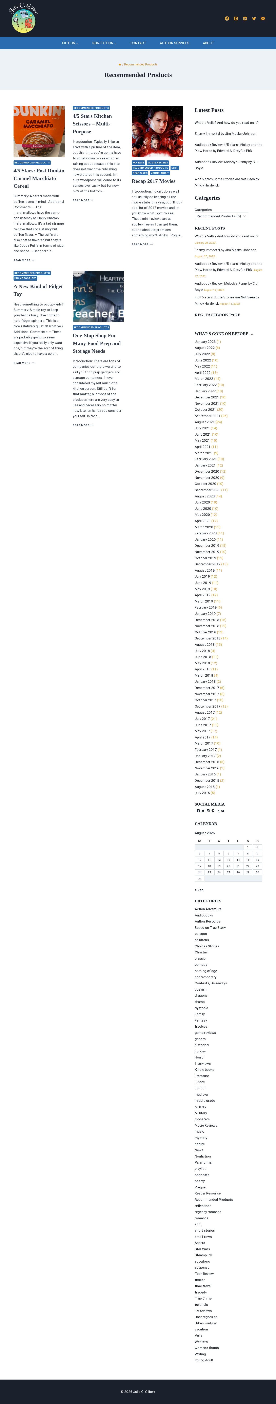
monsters (202, 1119)
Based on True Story (210, 928)
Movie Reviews (157, 162)
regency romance (208, 1212)
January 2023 (205, 342)
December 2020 (207, 471)
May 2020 (202, 515)
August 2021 (205, 422)
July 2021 (202, 428)
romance (201, 1218)
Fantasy (138, 162)
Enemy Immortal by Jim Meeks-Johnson (225, 134)
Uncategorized (25, 278)
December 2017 (207, 688)
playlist (200, 1169)
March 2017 (204, 743)
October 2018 (205, 632)
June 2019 (203, 583)
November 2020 (207, 478)
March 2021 (204, 453)
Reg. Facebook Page (217, 315)
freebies (201, 1026)
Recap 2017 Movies (153, 181)
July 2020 (202, 502)
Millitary (201, 1113)
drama (200, 1002)
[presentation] (39, 131)
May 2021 (202, 440)
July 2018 (202, 651)
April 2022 (203, 373)
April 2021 (203, 447)
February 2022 (206, 385)
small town (203, 1237)
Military (200, 1107)
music (199, 1131)
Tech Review (204, 1274)
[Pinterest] (236, 18)
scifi (174, 167)
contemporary (205, 977)
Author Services (174, 43)
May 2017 (202, 731)
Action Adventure (208, 909)
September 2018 (207, 638)
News (199, 1150)
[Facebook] (227, 18)
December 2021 (207, 397)
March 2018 (204, 675)
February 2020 (206, 533)
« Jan (199, 890)
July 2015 (202, 793)
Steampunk (203, 1255)
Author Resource (207, 921)
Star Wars (140, 173)
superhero (202, 1261)
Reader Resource (208, 1193)
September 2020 (207, 490)
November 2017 (207, 694)
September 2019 (207, 564)
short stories (205, 1230)
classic (200, 958)
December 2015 (207, 780)
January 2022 (205, 391)
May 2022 (202, 366)
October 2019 (205, 558)
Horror (200, 1057)
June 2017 (203, 725)
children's (202, 940)
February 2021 (206, 459)
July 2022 (202, 354)
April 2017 (203, 737)
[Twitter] (254, 18)
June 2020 (203, 509)
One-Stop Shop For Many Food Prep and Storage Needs (97, 343)
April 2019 (203, 595)
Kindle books (204, 1070)
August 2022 (205, 348)
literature (202, 1076)
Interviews (203, 1064)
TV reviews (203, 1311)
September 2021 (207, 416)
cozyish (200, 989)
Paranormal (203, 1162)
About (208, 43)
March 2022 (204, 379)
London (200, 1088)
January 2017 (205, 756)
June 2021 (203, 434)
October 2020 (205, 484)
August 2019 (205, 570)
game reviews (205, 1033)
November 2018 (207, 626)
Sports (200, 1243)
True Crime (203, 1298)
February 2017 (206, 750)
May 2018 (202, 663)
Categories (203, 210)
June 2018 (203, 657)
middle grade (205, 1101)
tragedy (201, 1292)
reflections (203, 1206)
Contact (138, 43)
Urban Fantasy (206, 1323)
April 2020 (203, 521)
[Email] (263, 18)
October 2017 (205, 700)
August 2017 (205, 712)
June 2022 (203, 360)
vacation (201, 1329)
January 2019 (205, 614)
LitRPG (200, 1082)
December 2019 (207, 545)
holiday (200, 1051)
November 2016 (207, 768)
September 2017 (207, 706)
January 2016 (205, 774)
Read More (24, 260)
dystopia (201, 1008)
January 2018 (205, 681)
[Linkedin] (245, 18)
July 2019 (202, 576)
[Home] (119, 64)
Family (200, 1014)
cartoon (201, 934)
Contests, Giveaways (211, 983)
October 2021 (205, 410)
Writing (200, 1354)
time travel (203, 1286)
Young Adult (160, 173)
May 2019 (202, 589)
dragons (201, 995)
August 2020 (205, 496)
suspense (202, 1267)
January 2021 (205, 465)
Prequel (200, 1187)
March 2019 (204, 601)
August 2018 (205, 644)
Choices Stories (207, 946)
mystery (201, 1138)
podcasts (202, 1175)
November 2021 (207, 403)
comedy (201, 965)
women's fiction (207, 1348)
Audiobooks (204, 915)
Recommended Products (32, 162)
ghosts (200, 1039)
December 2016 (207, 762)
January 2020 (205, 539)
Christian (202, 952)
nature (200, 1144)
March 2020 (204, 527)
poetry (200, 1181)
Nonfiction (203, 1156)
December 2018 (207, 620)
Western (201, 1342)
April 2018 (203, 669)
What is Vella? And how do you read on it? (226, 123)
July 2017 (202, 719)
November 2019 (207, 552)
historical (202, 1045)
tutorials (201, 1305)
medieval (202, 1094)
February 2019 (206, 607)
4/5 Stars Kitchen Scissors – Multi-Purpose (92, 124)
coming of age (206, 971)
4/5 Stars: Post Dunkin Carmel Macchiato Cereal (39, 178)
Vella (198, 1335)
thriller (200, 1280)
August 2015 (205, 787)
